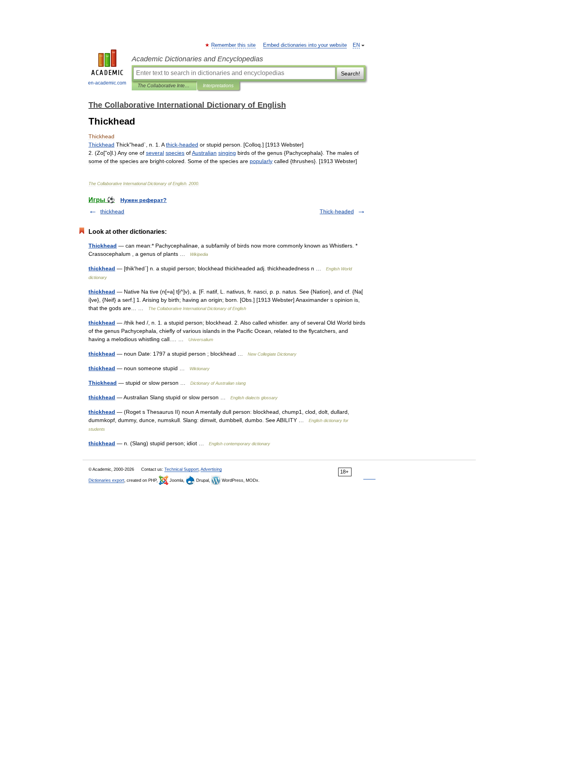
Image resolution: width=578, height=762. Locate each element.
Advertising (211, 469)
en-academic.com (107, 83)
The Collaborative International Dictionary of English (164, 85)
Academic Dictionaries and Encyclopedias (197, 59)
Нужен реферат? (143, 200)
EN (356, 45)
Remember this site (234, 45)
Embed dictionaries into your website (305, 45)
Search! (350, 73)
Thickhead (102, 245)
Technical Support (181, 469)
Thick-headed (337, 211)
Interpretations (218, 85)
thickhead (112, 211)
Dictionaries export (106, 480)
